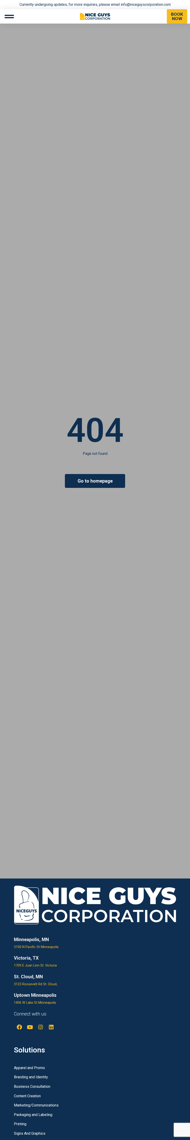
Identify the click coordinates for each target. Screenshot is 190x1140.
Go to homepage (95, 481)
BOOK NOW (177, 16)
